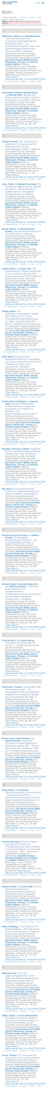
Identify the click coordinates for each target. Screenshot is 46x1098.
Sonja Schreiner (22, 738)
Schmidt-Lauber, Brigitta (16, 334)
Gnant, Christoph (10, 141)
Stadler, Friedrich (17, 860)
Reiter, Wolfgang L (10, 926)
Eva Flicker (23, 790)
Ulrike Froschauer (17, 586)
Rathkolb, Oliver (9, 973)
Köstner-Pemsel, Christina (14, 535)
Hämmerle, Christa (11, 36)
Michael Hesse (31, 92)
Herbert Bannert (13, 741)
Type (17, 20)
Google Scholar (12, 81)
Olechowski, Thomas (15, 62)
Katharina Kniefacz (26, 856)
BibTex (24, 17)
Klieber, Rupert (9, 311)
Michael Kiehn (15, 95)
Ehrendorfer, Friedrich (12, 92)
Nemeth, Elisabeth (14, 858)
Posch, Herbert (31, 858)
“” (22, 44)
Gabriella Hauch (32, 36)
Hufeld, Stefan (8, 268)
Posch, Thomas (9, 1055)
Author (4, 20)
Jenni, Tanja (7, 184)
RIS (40, 17)
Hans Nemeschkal (29, 1015)
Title (11, 20)
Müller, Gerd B (30, 60)
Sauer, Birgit (7, 790)
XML (32, 17)
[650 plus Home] (23, 3)
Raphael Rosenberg (27, 184)
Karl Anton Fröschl (14, 60)
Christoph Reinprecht (27, 584)
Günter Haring (27, 640)
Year (22, 20)
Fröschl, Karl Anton (11, 841)
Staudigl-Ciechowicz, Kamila (15, 449)
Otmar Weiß (26, 886)
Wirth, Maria (7, 356)
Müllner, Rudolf (9, 886)
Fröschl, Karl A (9, 640)
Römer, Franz (8, 738)
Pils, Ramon (7, 489)
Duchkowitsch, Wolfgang (14, 401)
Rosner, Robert (9, 229)
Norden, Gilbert (9, 584)
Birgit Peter (25, 268)
